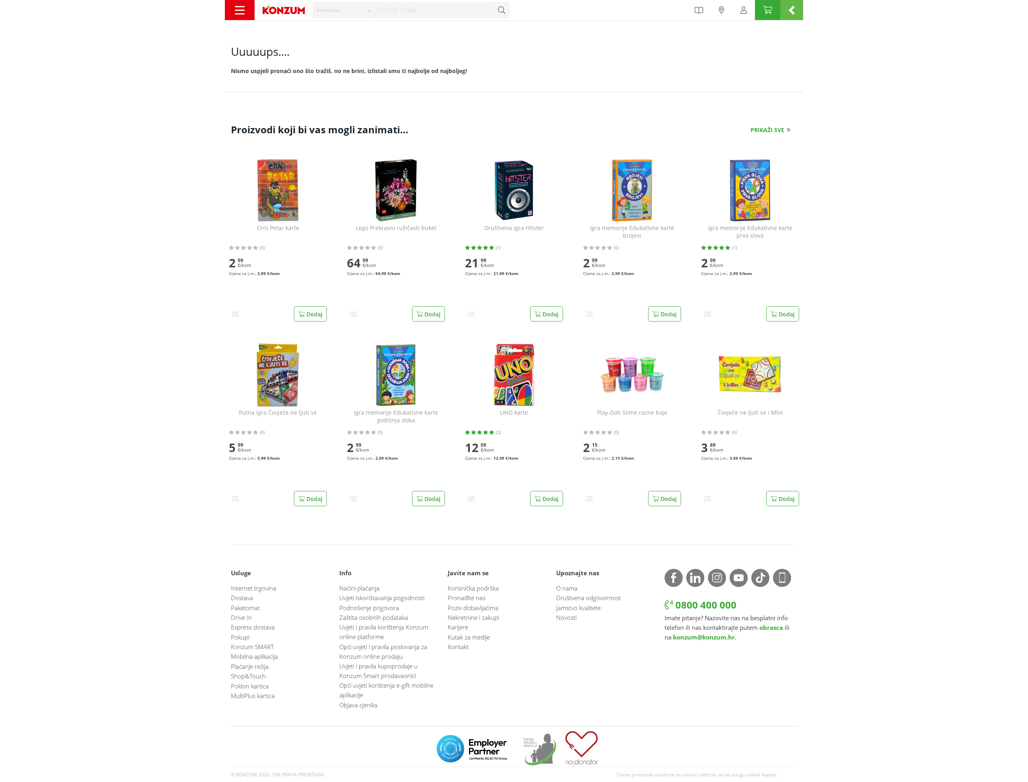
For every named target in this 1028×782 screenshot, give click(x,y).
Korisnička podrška (473, 588)
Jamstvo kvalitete (578, 608)
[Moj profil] (743, 10)
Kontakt (458, 647)
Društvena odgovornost (588, 598)
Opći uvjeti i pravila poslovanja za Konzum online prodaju (383, 651)
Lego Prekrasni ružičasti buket (396, 228)
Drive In (241, 617)
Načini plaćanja (359, 588)
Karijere (458, 627)
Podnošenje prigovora (369, 608)
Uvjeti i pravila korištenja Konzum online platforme (383, 632)
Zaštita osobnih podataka (373, 617)
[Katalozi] (699, 10)
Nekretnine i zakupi (473, 617)
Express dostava (253, 627)
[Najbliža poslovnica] (721, 10)
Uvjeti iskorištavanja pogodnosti (381, 598)
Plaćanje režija (250, 666)
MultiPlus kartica (253, 696)
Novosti (566, 617)
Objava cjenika (358, 705)
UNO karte (514, 412)
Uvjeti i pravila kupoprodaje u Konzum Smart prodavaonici (378, 671)
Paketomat (245, 608)
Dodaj (313, 314)
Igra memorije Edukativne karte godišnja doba (396, 416)
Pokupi (240, 637)
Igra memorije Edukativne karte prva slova (750, 231)
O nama (566, 588)
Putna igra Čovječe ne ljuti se (278, 412)
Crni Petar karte (278, 228)
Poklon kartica (250, 686)
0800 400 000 (704, 604)
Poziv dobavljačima (473, 608)
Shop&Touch (248, 676)
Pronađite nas (466, 598)
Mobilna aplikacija (254, 656)
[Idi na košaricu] (767, 10)
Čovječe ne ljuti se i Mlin (750, 412)
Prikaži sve (767, 130)
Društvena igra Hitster (514, 228)
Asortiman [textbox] (328, 10)
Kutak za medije (469, 637)
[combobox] (343, 10)
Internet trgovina (253, 588)
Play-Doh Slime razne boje (632, 412)
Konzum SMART (252, 647)
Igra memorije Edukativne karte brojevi (632, 231)
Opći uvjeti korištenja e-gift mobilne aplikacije (386, 690)
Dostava (242, 598)
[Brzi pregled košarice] (791, 10)
